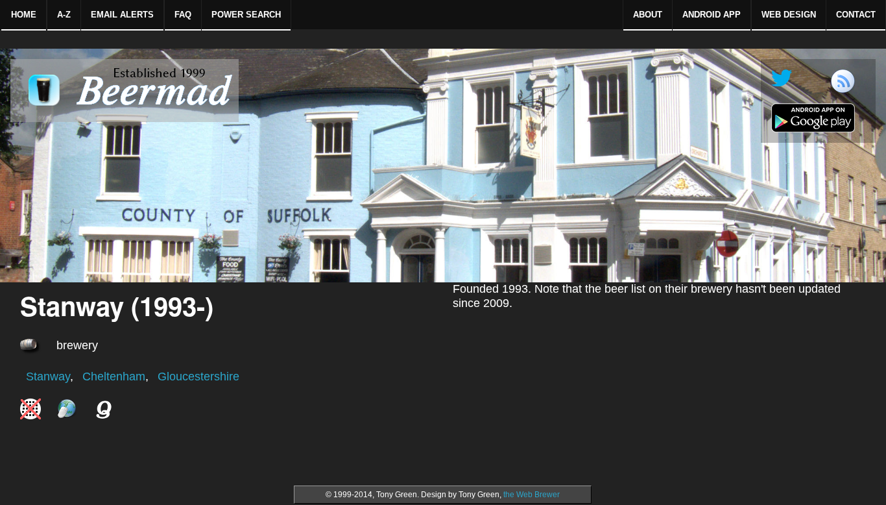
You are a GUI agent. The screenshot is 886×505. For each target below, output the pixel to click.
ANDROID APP (711, 14)
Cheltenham (113, 376)
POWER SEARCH (246, 14)
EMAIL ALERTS (122, 14)
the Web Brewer (531, 494)
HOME (23, 14)
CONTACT (856, 14)
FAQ (182, 14)
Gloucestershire (198, 376)
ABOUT (647, 14)
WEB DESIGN (788, 14)
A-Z (64, 14)
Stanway (48, 376)
